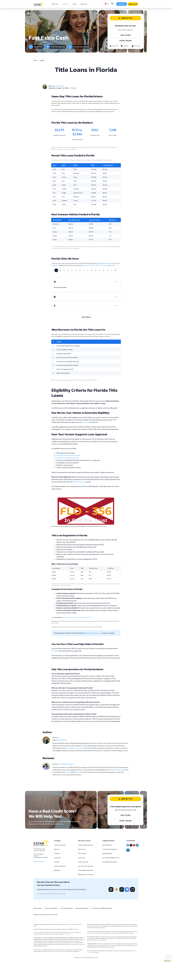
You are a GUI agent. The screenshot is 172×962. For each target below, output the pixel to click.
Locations (65, 4)
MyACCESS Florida (79, 482)
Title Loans (54, 4)
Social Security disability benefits (67, 458)
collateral (86, 422)
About (74, 4)
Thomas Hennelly (66, 764)
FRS (90, 460)
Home (35, 60)
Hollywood (85, 265)
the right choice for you (94, 633)
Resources (84, 4)
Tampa (97, 265)
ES (107, 4)
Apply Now (122, 4)
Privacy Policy (67, 934)
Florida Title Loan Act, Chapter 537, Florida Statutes (76, 617)
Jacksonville (103, 263)
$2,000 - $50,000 (125, 41)
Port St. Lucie (103, 265)
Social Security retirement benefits (68, 455)
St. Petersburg (112, 263)
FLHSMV (55, 651)
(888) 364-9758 (132, 4)
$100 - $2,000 (125, 35)
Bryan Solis (62, 740)
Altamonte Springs (60, 287)
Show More (86, 317)
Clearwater (55, 265)
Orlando (91, 265)
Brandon (112, 265)
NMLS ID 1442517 (39, 861)
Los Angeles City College (75, 748)
